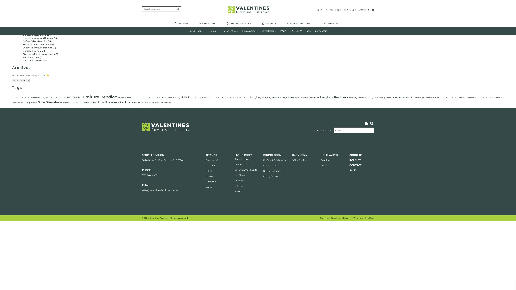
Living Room (196, 31)
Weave (209, 187)
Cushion (325, 160)
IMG (169, 98)
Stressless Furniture (92, 102)
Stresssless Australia (159, 103)
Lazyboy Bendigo (290, 98)
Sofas (41, 102)
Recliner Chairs (31, 57)
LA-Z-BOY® (296, 31)
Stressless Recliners (118, 102)
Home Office (229, 31)
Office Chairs (299, 160)
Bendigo (42, 98)
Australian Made (240, 23)
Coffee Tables (242, 164)
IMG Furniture (191, 97)
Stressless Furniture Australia (39, 54)
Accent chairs (242, 159)
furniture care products (140, 98)
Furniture (71, 97)
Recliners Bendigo (18, 103)
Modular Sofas (477, 98)
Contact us (321, 31)
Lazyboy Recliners (334, 97)
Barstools (34, 98)
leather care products (371, 98)
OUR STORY (208, 23)
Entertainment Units (246, 170)
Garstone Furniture (33, 60)
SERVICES (333, 23)
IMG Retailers (231, 98)
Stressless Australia (70, 102)
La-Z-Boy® (211, 165)
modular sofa (465, 98)
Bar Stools (25, 98)
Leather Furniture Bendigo (37, 47)
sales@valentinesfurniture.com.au (160, 190)
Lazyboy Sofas (356, 98)
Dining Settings (271, 171)
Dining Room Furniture (54, 98)
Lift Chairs (240, 175)
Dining (213, 31)
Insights (271, 23)
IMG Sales (240, 98)
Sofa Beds (240, 186)
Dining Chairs (270, 165)
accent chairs (17, 98)
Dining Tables (270, 176)
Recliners (499, 98)
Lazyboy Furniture (309, 97)
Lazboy (246, 98)
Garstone (152, 98)
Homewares (249, 31)
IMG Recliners (221, 98)
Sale (309, 31)
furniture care (124, 98)
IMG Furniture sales (209, 98)
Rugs (28, 102)
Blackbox (369, 218)
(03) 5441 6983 (149, 175)
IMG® (283, 31)
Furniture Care (300, 23)
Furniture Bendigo (98, 97)
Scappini (34, 103)
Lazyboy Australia (272, 97)
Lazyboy (255, 97)
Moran (209, 176)
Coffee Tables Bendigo (35, 41)
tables (168, 103)
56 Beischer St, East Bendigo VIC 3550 (162, 160)
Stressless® (268, 31)
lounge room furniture (428, 98)
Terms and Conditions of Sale (334, 218)
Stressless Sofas (142, 102)
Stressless (53, 102)
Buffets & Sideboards (274, 160)
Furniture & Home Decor (36, 44)
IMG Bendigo (176, 98)
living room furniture (404, 97)
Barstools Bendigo (33, 51)
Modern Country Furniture (449, 98)
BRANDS (183, 23)
